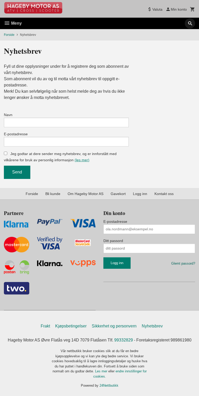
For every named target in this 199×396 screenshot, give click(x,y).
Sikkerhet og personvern (114, 326)
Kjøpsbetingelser (71, 326)
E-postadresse (16, 134)
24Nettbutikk (109, 385)
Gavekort (118, 194)
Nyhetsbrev (152, 326)
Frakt (45, 326)
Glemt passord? (183, 263)
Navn (8, 115)
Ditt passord (113, 241)
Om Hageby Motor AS (85, 194)
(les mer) (82, 160)
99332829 (123, 340)
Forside (9, 35)
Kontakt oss (164, 194)
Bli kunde (52, 194)
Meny (16, 23)
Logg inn (140, 194)
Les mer (101, 371)
